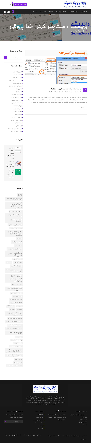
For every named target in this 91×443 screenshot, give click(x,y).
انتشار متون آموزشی (15, 224)
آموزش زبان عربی (17, 72)
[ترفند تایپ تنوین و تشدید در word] (18, 172)
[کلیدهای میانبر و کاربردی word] (18, 163)
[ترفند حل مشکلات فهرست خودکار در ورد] (18, 150)
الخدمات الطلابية (17, 77)
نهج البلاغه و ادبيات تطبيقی (16, 333)
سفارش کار (19, 89)
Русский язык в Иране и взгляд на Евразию (14, 199)
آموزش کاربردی (57, 92)
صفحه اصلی (40, 414)
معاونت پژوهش (17, 111)
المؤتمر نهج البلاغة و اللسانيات (16, 220)
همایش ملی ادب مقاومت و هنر (16, 346)
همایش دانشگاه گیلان (16, 340)
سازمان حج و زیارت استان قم (16, 299)
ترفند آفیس (18, 245)
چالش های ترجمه (18, 362)
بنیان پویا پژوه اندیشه (13, 435)
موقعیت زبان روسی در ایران (15, 318)
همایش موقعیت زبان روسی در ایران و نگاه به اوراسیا (14, 355)
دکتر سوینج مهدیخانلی (16, 285)
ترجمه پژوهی (19, 238)
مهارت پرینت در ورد (16, 117)
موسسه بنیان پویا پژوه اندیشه (15, 313)
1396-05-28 (67, 92)
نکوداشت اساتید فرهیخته (15, 129)
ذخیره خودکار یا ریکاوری (15, 86)
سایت (83, 425)
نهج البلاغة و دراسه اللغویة (14, 328)
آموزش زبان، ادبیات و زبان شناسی (16, 205)
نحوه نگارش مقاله (17, 123)
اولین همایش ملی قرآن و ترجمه (16, 228)
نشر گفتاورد (19, 126)
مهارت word (10, 306)
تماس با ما (40, 428)
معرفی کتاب (18, 114)
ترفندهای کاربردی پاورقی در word (65, 89)
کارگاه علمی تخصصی (16, 100)
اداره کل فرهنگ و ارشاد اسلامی (15, 216)
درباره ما (41, 426)
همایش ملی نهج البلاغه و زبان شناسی (14, 350)
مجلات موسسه (18, 106)
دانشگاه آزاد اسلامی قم (17, 259)
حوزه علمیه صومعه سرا (14, 249)
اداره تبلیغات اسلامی (15, 211)
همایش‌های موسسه (16, 131)
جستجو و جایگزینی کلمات (15, 80)
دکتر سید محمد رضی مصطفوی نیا (15, 289)
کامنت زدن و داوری (17, 103)
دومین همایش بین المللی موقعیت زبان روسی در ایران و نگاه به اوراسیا (14, 271)
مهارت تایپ (19, 309)
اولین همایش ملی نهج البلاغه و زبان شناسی (15, 233)
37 (50, 92)
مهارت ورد (12, 309)
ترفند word (17, 241)
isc (20, 195)
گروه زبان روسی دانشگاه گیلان (14, 366)
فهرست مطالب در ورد (16, 97)
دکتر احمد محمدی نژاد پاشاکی (15, 278)
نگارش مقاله (19, 337)
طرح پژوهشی (18, 92)
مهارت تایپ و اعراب (16, 120)
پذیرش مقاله (18, 359)
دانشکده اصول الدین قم (15, 254)
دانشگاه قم (18, 262)
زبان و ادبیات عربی (17, 296)
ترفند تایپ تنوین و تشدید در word (10, 175)
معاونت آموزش (18, 109)
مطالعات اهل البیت (16, 302)
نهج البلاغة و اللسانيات (15, 325)
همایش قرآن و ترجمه (18, 343)
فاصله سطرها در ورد (17, 94)
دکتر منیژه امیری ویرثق (16, 293)
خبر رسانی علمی (17, 83)
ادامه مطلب (82, 108)
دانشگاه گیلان (16, 266)
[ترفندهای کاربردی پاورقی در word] (56, 67)
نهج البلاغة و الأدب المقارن (14, 321)
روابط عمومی (77, 92)
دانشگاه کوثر (8, 262)
